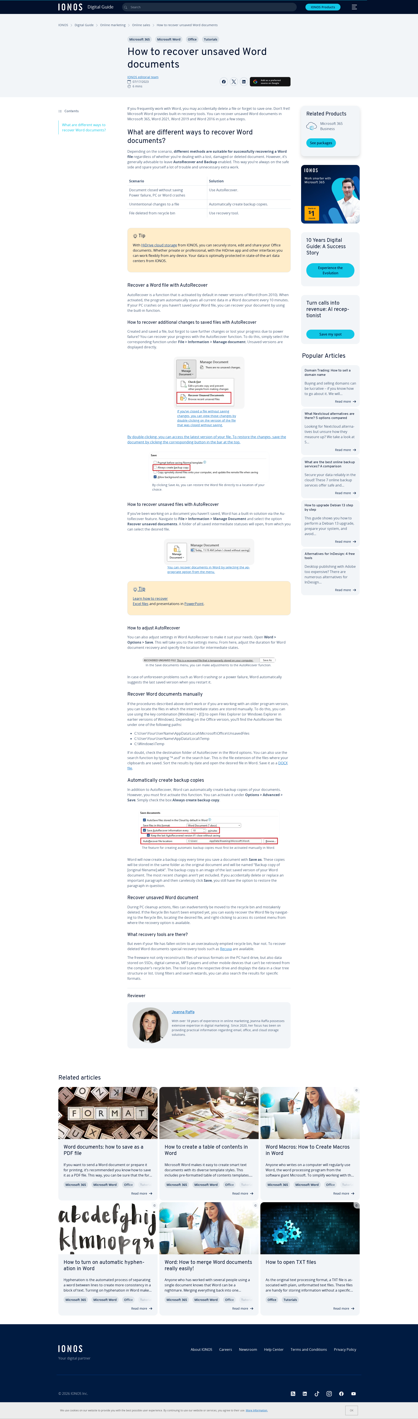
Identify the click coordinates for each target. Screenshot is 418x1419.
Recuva (226, 948)
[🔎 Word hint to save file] (209, 467)
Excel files (140, 603)
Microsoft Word (168, 39)
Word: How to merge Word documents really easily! (208, 1266)
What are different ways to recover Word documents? (84, 127)
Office (192, 39)
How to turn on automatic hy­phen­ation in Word (104, 1266)
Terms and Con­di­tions (309, 1349)
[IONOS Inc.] (94, 1348)
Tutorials (210, 39)
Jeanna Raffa (183, 1012)
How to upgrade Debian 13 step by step (329, 507)
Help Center (274, 1349)
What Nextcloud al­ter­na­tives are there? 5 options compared (329, 416)
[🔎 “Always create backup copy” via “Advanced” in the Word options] (209, 827)
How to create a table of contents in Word (206, 1150)
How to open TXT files (291, 1262)
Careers (225, 1349)
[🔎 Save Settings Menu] (209, 660)
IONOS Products (323, 7)
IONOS (63, 25)
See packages (321, 143)
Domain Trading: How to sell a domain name (328, 372)
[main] (209, 580)
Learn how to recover (150, 598)
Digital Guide (84, 25)
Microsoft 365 (139, 39)
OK (351, 1410)
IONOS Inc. (79, 1393)
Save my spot (330, 334)
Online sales (141, 25)
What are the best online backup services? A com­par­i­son (330, 464)
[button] (330, 194)
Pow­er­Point (194, 603)
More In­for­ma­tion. (257, 1410)
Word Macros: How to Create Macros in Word (308, 1150)
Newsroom (248, 1349)
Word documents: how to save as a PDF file (103, 1150)
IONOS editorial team (142, 77)
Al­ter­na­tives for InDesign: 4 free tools (330, 556)
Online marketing (113, 25)
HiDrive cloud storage (159, 245)
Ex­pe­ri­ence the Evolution (330, 270)
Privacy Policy (345, 1349)
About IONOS (201, 1349)
